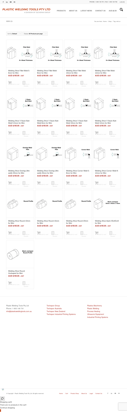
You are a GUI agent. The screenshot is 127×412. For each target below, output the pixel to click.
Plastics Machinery (94, 305)
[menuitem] (121, 2)
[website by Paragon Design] (3, 389)
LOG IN (122, 2)
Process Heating (93, 311)
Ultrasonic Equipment (95, 314)
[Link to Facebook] (3, 2)
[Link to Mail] (14, 2)
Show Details (27, 85)
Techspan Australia (54, 308)
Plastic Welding (93, 308)
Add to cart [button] (15, 84)
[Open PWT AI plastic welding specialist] (2, 399)
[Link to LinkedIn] (7, 2)
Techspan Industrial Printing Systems (61, 314)
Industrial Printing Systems (97, 317)
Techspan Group (53, 305)
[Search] (121, 11)
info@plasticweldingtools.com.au (19, 311)
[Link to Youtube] (10, 2)
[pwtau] (28, 11)
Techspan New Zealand (56, 311)
